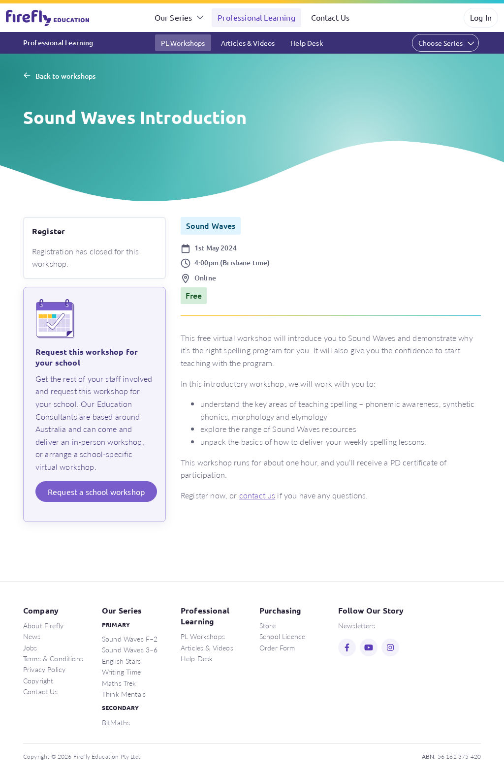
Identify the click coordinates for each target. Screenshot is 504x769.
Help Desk (306, 42)
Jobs (30, 647)
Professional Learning (256, 17)
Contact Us (330, 17)
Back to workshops (65, 76)
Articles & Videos (248, 42)
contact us (257, 495)
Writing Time (121, 672)
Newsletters (356, 625)
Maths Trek (119, 683)
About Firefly (43, 625)
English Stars (121, 661)
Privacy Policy (44, 669)
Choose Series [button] (440, 42)
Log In (481, 17)
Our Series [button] (173, 17)
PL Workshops (183, 42)
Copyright (38, 680)
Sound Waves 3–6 (130, 649)
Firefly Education (48, 17)
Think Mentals (124, 694)
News (32, 636)
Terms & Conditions (53, 658)
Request (96, 491)
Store (267, 625)
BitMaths (116, 722)
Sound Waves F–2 (130, 639)
